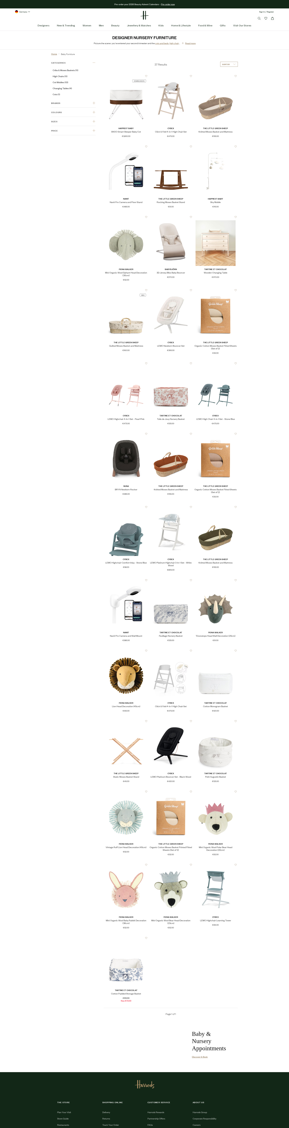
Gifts (222, 25)
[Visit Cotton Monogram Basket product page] (216, 650)
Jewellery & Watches (139, 25)
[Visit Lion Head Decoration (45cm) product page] (126, 650)
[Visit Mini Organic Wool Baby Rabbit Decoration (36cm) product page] (126, 864)
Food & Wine (205, 25)
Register (270, 11)
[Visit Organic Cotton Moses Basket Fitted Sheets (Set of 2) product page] (216, 290)
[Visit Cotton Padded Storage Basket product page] (126, 938)
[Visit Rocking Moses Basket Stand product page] (171, 146)
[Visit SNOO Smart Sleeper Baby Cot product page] (126, 76)
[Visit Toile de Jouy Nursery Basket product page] (171, 363)
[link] (140, 1048)
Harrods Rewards (156, 1120)
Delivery (106, 1120)
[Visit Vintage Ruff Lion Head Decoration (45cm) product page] (126, 791)
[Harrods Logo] (144, 1092)
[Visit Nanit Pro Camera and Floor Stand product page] (126, 146)
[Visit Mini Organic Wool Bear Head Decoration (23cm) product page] (171, 864)
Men (101, 25)
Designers (43, 25)
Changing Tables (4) (62, 88)
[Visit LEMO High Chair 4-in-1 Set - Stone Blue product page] (216, 363)
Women (87, 25)
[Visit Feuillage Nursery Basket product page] (171, 580)
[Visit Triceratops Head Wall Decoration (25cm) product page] (216, 580)
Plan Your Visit (64, 1120)
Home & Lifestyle (181, 25)
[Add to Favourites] (146, 76)
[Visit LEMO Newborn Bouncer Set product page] (171, 290)
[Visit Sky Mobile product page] (216, 146)
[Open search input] (259, 18)
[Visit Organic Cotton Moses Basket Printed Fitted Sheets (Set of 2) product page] (171, 791)
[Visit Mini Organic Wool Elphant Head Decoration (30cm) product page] (126, 217)
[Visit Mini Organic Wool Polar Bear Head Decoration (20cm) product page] (216, 791)
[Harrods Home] (144, 15)
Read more (190, 43)
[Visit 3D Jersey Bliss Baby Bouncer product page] (171, 217)
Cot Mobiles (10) (60, 82)
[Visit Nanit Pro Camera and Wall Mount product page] (126, 580)
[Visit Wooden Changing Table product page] (216, 217)
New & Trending (66, 25)
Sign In (262, 11)
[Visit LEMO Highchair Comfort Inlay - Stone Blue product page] (126, 507)
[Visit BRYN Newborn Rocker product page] (126, 434)
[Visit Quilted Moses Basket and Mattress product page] (126, 290)
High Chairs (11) (60, 76)
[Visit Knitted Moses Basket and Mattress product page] (216, 76)
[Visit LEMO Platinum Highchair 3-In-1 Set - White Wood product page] (171, 507)
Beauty (115, 25)
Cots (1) (56, 94)
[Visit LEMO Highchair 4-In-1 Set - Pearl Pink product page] (126, 363)
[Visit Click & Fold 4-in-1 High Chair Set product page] (171, 76)
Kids (161, 25)
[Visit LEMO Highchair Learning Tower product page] (216, 864)
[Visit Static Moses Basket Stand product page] (126, 721)
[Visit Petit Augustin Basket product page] (216, 721)
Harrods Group (200, 1120)
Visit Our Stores (242, 25)
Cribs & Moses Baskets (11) (65, 70)
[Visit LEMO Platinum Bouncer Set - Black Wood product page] (171, 721)
